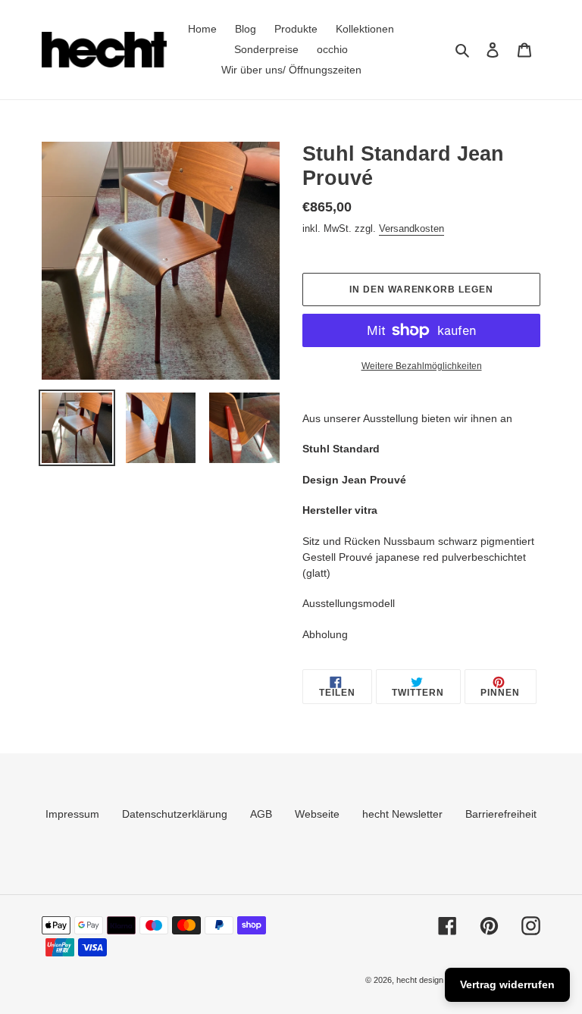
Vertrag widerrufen (507, 984)
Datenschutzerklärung (174, 814)
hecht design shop (430, 979)
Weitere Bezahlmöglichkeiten (421, 366)
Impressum (72, 814)
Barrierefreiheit (501, 814)
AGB (261, 814)
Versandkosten (411, 228)
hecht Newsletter (402, 814)
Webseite (317, 814)
